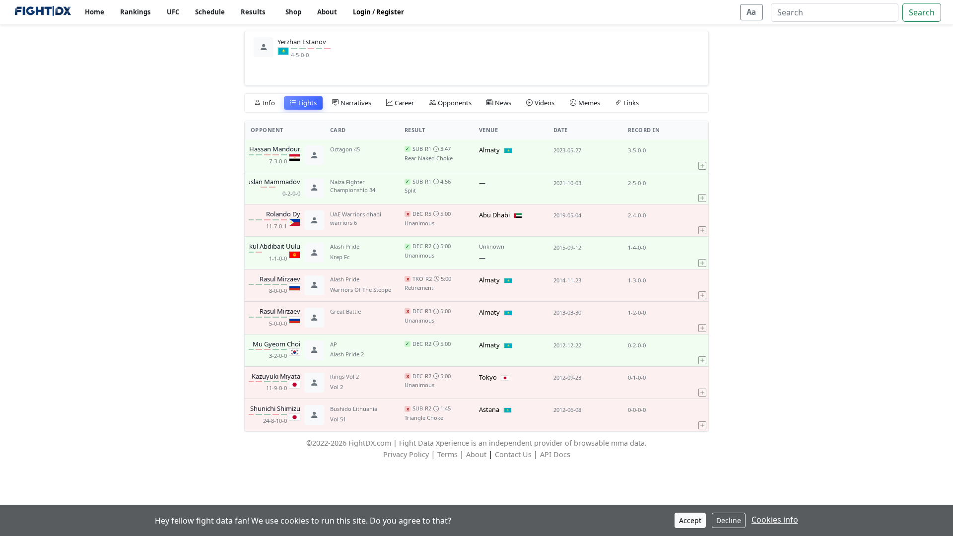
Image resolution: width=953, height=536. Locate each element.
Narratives (355, 102)
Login (362, 11)
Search (922, 12)
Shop (293, 11)
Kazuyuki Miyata (276, 377)
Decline (728, 520)
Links (631, 102)
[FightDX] (42, 12)
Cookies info (774, 519)
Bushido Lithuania (353, 408)
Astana (489, 409)
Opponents (455, 102)
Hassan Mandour (274, 149)
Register (390, 11)
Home (94, 11)
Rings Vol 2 (344, 376)
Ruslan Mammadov (271, 182)
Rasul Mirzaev (280, 279)
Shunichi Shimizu (275, 409)
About (327, 11)
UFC (173, 11)
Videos (544, 102)
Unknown (491, 246)
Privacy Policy (406, 454)
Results (253, 11)
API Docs (555, 454)
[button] (702, 155)
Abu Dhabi (494, 214)
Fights (307, 102)
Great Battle (345, 311)
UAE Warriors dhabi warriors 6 (355, 218)
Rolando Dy (283, 214)
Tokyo (488, 377)
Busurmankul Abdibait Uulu (259, 247)
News (503, 102)
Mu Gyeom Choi (276, 344)
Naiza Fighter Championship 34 (352, 186)
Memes (589, 102)
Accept (690, 520)
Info (269, 102)
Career (404, 102)
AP (333, 344)
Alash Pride (344, 246)
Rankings (135, 11)
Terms (447, 454)
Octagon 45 (345, 149)
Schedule (210, 11)
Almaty (489, 149)
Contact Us (513, 454)
